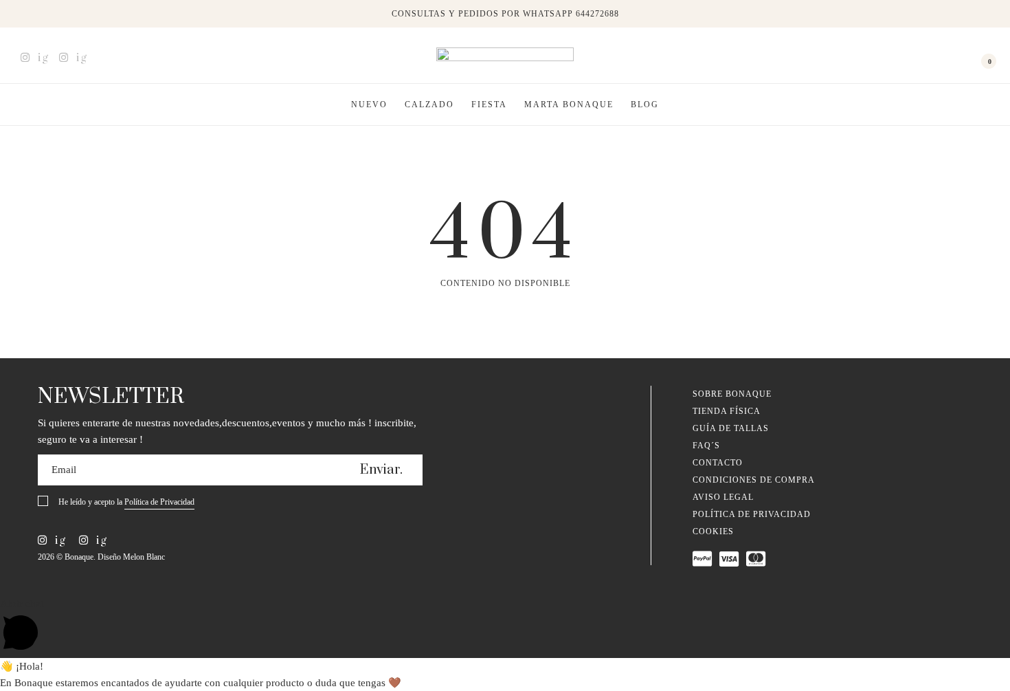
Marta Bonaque (569, 104)
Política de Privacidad (159, 502)
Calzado (429, 104)
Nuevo (369, 104)
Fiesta (489, 104)
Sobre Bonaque (732, 394)
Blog (645, 104)
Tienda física (727, 411)
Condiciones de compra (754, 480)
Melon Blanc (144, 557)
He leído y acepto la (126, 502)
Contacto (718, 463)
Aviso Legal (723, 497)
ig (41, 58)
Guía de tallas (731, 428)
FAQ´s (706, 445)
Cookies (713, 531)
